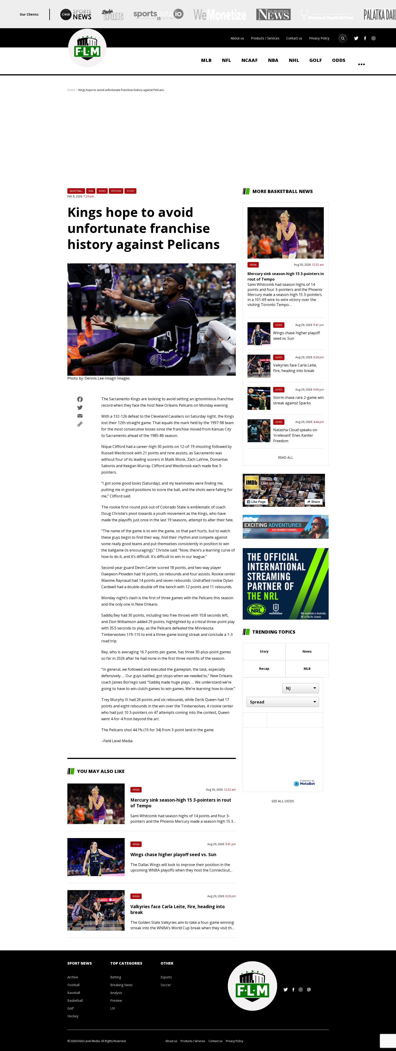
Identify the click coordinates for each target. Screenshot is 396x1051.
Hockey (72, 1016)
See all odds (283, 801)
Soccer (166, 985)
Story (130, 191)
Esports (166, 977)
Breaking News (121, 985)
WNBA (136, 789)
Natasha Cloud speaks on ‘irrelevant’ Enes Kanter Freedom (295, 435)
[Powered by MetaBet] (304, 783)
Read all (285, 457)
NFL (226, 60)
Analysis (116, 992)
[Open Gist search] (342, 38)
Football (73, 985)
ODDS (338, 60)
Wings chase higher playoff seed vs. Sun (173, 854)
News (102, 191)
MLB (206, 60)
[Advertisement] (198, 140)
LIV (112, 1008)
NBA (273, 60)
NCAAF (249, 60)
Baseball (73, 992)
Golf (315, 60)
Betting (115, 977)
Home (71, 90)
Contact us (294, 38)
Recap (264, 668)
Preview (116, 191)
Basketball (76, 191)
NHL (294, 60)
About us (237, 38)
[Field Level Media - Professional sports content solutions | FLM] (87, 48)
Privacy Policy (319, 38)
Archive (72, 977)
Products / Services (265, 38)
